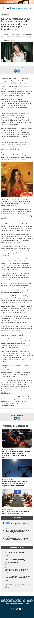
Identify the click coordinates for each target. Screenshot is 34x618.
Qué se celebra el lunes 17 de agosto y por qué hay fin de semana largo (17, 539)
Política (8, 522)
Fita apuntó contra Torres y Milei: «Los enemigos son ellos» (17, 524)
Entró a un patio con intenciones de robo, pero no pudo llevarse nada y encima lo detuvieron (16, 561)
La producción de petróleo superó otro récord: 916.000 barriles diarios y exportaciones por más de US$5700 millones (15, 484)
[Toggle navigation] (3, 8)
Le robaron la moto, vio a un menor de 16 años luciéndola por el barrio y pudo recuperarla (17, 578)
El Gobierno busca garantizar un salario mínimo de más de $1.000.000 (15, 512)
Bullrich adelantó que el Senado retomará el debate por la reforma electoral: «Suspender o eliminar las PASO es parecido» (16, 454)
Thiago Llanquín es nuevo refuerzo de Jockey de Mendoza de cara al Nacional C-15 (17, 532)
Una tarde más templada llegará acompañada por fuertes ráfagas (15, 553)
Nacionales (5, 14)
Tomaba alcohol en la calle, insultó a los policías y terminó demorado (17, 585)
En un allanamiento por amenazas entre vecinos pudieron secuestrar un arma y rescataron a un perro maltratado (17, 569)
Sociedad (8, 537)
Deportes (8, 529)
